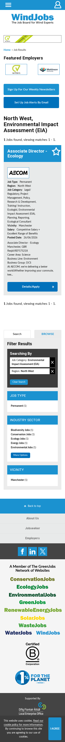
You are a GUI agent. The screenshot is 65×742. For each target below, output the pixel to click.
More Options (20, 455)
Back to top (34, 506)
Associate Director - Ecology (27, 153)
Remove (52, 362)
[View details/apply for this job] (18, 173)
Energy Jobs (19, 443)
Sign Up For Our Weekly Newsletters (31, 89)
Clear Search (18, 382)
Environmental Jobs (23, 447)
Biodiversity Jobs (22, 430)
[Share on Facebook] (22, 551)
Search (17, 334)
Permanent (19, 406)
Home (7, 50)
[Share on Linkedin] (32, 551)
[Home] (32, 19)
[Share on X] (42, 551)
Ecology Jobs (20, 439)
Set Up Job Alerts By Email (31, 102)
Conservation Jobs (23, 434)
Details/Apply (31, 286)
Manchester (19, 480)
